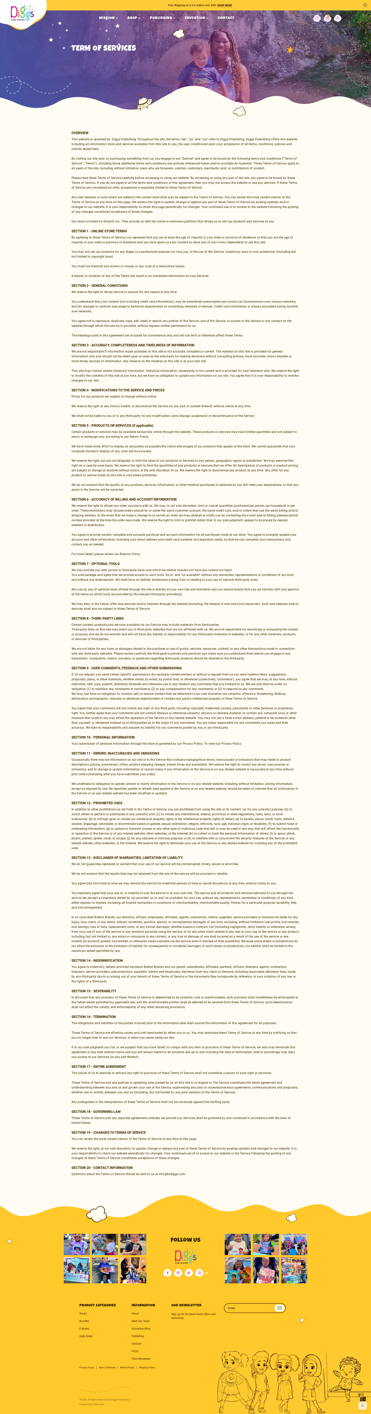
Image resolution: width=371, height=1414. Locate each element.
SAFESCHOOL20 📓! (227, 5)
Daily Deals (85, 1336)
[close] (365, 5)
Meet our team (141, 1321)
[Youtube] (199, 1273)
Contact (136, 1343)
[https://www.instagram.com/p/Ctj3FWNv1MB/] (77, 1242)
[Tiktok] (189, 1273)
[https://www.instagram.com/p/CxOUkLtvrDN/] (238, 1270)
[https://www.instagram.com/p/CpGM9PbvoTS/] (294, 1270)
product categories (97, 1305)
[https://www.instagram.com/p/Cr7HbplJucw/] (238, 1242)
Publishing (138, 1336)
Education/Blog (141, 1328)
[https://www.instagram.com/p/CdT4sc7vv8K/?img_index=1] (105, 1270)
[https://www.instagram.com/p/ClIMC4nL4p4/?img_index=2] (133, 1270)
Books (83, 1313)
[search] (317, 18)
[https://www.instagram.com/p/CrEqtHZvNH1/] (266, 1242)
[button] (327, 18)
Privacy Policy (87, 1367)
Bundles (84, 1321)
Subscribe (280, 1308)
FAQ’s (135, 1351)
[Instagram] (178, 1273)
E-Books (84, 1328)
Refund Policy (127, 1367)
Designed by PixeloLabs (91, 1404)
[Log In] (338, 18)
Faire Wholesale (141, 1358)
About (135, 1313)
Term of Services (107, 1367)
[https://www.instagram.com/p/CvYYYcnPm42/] (133, 1242)
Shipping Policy (147, 1367)
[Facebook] (167, 1273)
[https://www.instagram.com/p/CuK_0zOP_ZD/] (266, 1270)
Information (143, 1305)
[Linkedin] (207, 1273)
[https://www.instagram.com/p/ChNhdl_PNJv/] (77, 1270)
